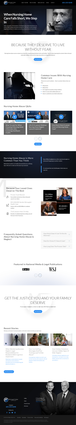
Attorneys (26, 406)
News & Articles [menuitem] (41, 2)
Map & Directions (39, 401)
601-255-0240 (67, 3)
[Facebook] (7, 412)
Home (25, 400)
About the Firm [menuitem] (25, 2)
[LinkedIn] (9, 412)
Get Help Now (38, 59)
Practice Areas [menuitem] (33, 2)
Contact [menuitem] (53, 2)
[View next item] (40, 275)
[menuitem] (19, 417)
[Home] (10, 3)
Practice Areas (27, 403)
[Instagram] (15, 412)
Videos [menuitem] (47, 2)
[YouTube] (12, 412)
